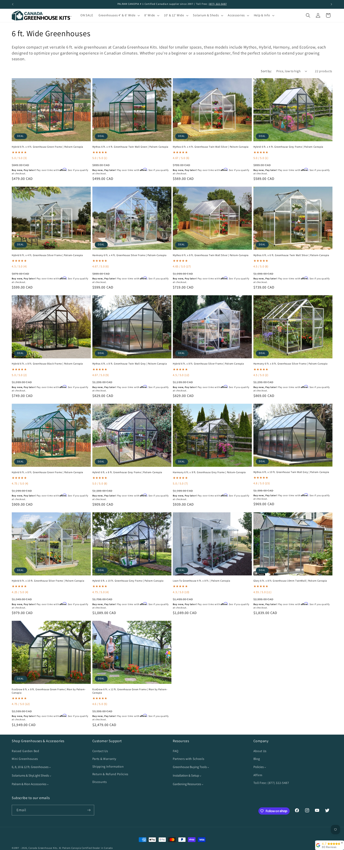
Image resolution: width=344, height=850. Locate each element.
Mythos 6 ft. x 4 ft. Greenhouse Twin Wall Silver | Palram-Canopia (211, 146)
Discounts (99, 782)
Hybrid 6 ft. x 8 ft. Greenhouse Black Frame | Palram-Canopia (47, 363)
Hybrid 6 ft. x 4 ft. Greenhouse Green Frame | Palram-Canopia (47, 146)
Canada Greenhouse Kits (42, 848)
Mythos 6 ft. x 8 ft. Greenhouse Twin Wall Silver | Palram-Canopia (211, 255)
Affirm (257, 775)
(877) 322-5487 (218, 4)
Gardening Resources (187, 784)
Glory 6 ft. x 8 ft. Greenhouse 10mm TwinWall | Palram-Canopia (290, 580)
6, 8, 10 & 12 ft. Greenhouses (30, 767)
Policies (258, 767)
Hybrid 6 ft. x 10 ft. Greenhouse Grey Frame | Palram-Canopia (128, 580)
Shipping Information (108, 766)
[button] (119, 15)
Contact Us (100, 751)
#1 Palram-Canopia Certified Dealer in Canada (86, 848)
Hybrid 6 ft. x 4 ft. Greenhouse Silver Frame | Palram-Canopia (47, 255)
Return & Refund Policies (110, 774)
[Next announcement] (331, 4)
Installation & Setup (186, 776)
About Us (260, 751)
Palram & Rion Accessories (29, 784)
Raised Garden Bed (25, 751)
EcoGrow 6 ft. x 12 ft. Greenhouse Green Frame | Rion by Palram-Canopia (130, 691)
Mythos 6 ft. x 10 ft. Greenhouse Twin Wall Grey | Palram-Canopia (291, 472)
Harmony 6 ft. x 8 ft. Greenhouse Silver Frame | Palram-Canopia (290, 363)
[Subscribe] (89, 810)
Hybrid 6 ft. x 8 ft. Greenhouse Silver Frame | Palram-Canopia (208, 363)
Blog (256, 759)
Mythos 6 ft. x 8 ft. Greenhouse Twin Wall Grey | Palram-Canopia (129, 363)
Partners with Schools (188, 759)
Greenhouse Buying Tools (190, 767)
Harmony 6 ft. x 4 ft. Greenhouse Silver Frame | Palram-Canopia (129, 255)
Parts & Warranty (104, 759)
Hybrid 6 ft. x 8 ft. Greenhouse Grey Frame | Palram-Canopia (127, 472)
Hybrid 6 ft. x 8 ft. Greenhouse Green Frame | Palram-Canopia (47, 472)
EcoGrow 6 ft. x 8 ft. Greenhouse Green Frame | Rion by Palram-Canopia (49, 691)
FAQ (176, 751)
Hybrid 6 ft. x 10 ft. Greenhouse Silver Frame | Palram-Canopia (48, 580)
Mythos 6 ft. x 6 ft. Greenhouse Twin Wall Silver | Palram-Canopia (291, 255)
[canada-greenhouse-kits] (41, 15)
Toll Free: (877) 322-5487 (271, 783)
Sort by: (266, 71)
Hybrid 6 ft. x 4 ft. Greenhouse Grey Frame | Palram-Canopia (288, 146)
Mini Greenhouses (25, 759)
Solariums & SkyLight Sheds (31, 776)
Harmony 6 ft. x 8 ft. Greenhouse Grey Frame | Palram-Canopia (209, 472)
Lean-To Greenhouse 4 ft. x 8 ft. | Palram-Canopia (201, 580)
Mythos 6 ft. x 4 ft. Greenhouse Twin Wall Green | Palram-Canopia (130, 146)
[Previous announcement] (12, 4)
